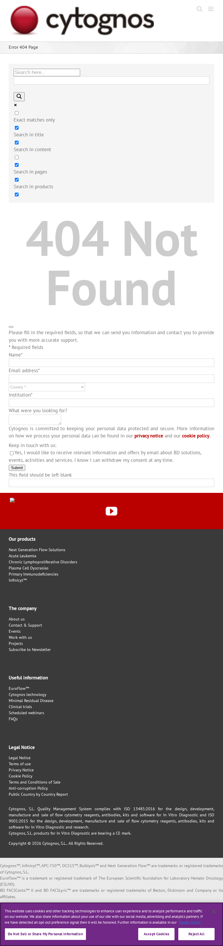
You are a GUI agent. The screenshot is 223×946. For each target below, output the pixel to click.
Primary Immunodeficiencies (33, 574)
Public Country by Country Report (38, 794)
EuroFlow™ (19, 688)
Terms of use (20, 763)
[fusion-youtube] (111, 511)
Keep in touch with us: (32, 445)
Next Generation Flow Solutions (37, 549)
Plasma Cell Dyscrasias (28, 568)
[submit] (11, 327)
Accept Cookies (156, 933)
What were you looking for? (38, 410)
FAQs (13, 718)
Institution (21, 395)
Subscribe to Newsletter (30, 649)
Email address (24, 370)
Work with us (20, 637)
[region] (111, 924)
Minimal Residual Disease (31, 700)
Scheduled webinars (26, 712)
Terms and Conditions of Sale (34, 782)
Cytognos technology (27, 694)
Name (16, 355)
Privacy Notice (21, 770)
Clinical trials (20, 706)
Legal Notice (19, 757)
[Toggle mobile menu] (211, 9)
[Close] (213, 911)
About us (17, 619)
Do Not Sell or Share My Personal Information (45, 933)
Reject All (196, 933)
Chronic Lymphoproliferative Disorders (43, 562)
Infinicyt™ (18, 580)
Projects (16, 643)
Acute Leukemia (22, 555)
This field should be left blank (40, 475)
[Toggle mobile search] (199, 9)
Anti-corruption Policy (28, 788)
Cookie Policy (21, 776)
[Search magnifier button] (19, 96)
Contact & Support (25, 625)
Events (15, 631)
